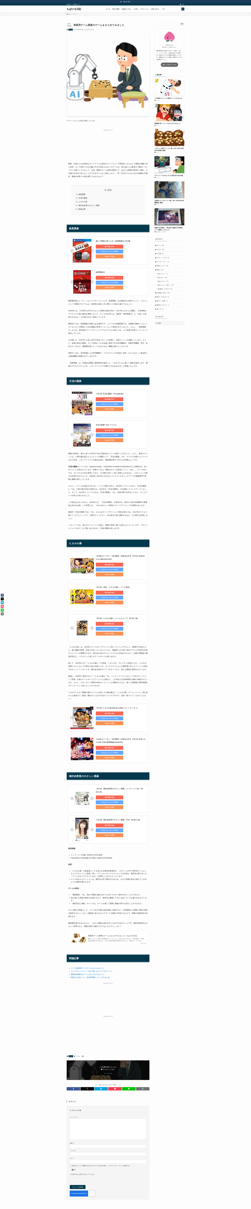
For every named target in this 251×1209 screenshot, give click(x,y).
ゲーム (70, 29)
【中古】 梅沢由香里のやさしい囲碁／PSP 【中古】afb (118, 820)
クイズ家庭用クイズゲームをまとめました (87, 968)
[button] (73, 1088)
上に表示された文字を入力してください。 (83, 1174)
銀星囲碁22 (100, 272)
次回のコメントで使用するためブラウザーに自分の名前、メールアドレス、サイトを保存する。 (101, 1165)
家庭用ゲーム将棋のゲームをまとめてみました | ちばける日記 (112, 936)
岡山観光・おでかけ (165, 289)
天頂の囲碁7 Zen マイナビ (106, 425)
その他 (160, 253)
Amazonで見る (109, 256)
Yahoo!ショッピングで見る (109, 251)
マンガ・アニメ (163, 261)
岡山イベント (163, 274)
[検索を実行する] (182, 9)
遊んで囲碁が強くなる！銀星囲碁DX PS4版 (113, 241)
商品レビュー (162, 265)
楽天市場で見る (109, 246)
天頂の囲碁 (82, 198)
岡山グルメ (162, 277)
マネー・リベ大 (163, 257)
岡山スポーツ (163, 281)
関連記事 (81, 209)
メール (73, 1150)
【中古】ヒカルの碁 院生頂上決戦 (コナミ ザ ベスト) (117, 708)
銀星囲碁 (81, 194)
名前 (72, 1143)
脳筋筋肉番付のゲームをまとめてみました (87, 974)
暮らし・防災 (162, 301)
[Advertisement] (108, 145)
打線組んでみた (163, 293)
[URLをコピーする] (142, 1088)
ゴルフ (160, 249)
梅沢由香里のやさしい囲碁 (89, 205)
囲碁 (83, 1056)
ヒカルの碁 (82, 202)
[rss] (180, 4)
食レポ (160, 309)
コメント (73, 1117)
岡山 (160, 270)
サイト (72, 1158)
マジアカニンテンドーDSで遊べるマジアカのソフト (91, 971)
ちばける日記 (74, 9)
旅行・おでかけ (163, 297)
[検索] (183, 4)
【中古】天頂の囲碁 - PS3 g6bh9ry (109, 394)
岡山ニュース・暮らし (165, 285)
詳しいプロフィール (169, 64)
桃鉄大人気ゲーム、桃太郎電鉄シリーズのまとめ (90, 977)
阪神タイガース (163, 305)
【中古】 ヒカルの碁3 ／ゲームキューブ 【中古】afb (117, 618)
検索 (182, 24)
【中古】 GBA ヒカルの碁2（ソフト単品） (113, 587)
